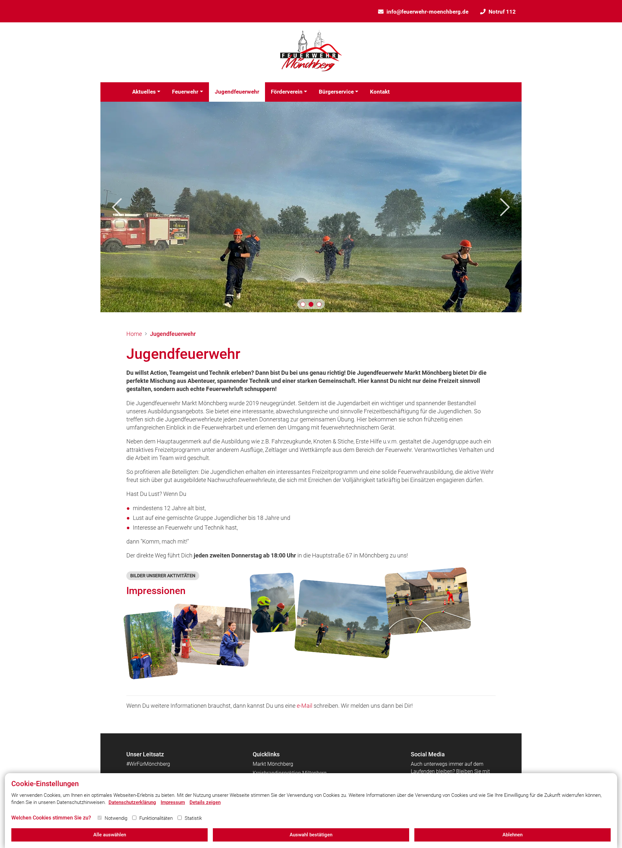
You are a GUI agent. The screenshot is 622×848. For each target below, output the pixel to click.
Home (134, 333)
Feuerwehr (185, 91)
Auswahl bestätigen (311, 835)
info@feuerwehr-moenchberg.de (427, 11)
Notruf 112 (502, 11)
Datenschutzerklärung (132, 802)
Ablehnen (512, 835)
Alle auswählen (109, 835)
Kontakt (380, 91)
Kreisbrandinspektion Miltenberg (290, 773)
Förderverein (287, 91)
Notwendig (116, 818)
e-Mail (304, 705)
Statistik (193, 818)
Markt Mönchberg (273, 764)
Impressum (173, 802)
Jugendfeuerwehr (237, 91)
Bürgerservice (336, 91)
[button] (303, 304)
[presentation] (117, 206)
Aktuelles (144, 91)
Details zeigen (205, 802)
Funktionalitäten (156, 818)
